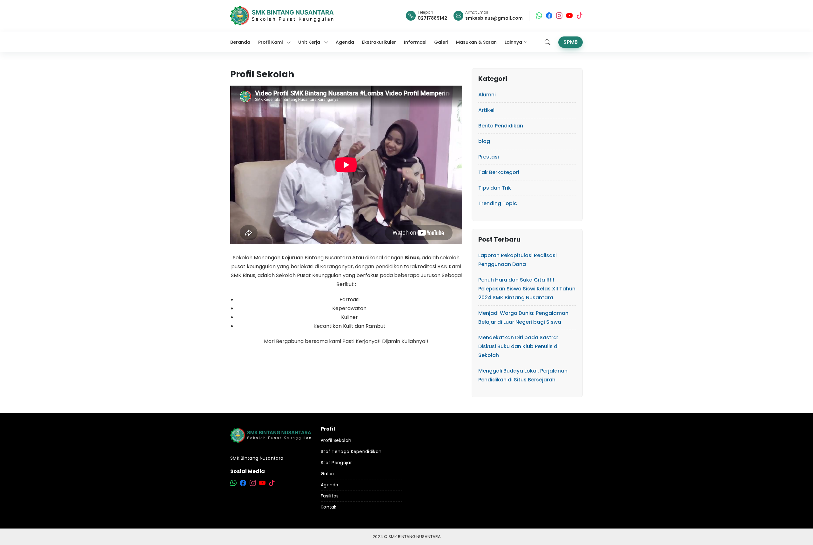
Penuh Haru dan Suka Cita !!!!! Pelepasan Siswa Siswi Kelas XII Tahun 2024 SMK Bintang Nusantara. (526, 288)
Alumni (487, 94)
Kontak (329, 507)
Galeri (327, 473)
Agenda (330, 485)
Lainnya (513, 42)
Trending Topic (497, 203)
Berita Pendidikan (500, 125)
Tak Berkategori (498, 172)
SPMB (570, 42)
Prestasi (488, 156)
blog (484, 141)
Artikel (486, 110)
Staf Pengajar (336, 462)
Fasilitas (330, 496)
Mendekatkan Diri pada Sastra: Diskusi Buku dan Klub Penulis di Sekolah (518, 346)
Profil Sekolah (336, 440)
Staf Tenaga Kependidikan (351, 451)
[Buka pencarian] (547, 42)
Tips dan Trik (494, 187)
